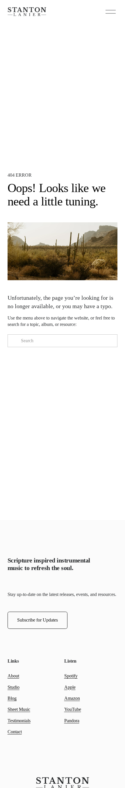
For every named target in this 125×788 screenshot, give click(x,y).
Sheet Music (19, 709)
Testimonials (19, 720)
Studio (13, 687)
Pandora (71, 720)
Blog (12, 698)
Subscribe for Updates (37, 619)
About (13, 675)
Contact (15, 731)
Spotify (71, 675)
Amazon (72, 698)
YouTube (72, 709)
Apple (70, 687)
